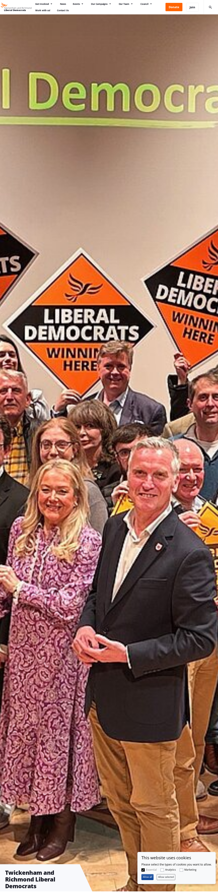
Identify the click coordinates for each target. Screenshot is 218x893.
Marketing (190, 869)
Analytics (170, 869)
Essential (151, 869)
